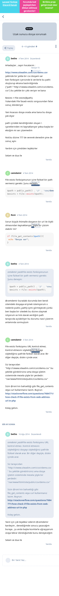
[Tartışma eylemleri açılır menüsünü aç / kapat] (56, 46)
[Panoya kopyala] (51, 190)
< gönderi (28, 46)
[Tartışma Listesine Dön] (3, 16)
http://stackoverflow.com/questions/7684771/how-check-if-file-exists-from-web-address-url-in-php (29, 397)
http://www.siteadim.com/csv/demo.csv (26, 72)
